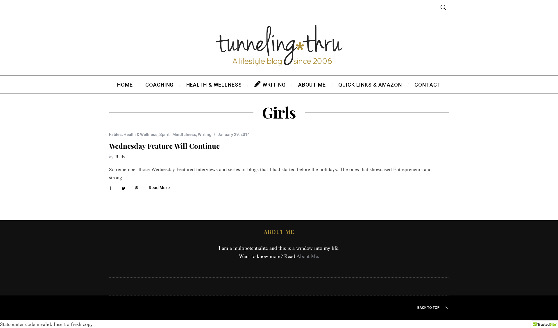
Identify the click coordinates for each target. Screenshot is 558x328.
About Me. (307, 255)
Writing (205, 134)
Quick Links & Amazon (370, 85)
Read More (159, 187)
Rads (120, 156)
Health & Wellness (141, 134)
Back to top (428, 308)
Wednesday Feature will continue (164, 145)
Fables (115, 134)
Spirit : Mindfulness (177, 134)
